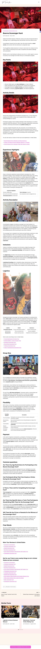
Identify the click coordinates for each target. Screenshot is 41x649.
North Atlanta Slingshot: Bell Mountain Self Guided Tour (16, 551)
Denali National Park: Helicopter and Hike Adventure (15, 140)
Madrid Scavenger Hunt (9, 548)
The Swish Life (6, 35)
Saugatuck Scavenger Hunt (10, 342)
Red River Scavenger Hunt (9, 549)
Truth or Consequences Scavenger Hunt (12, 347)
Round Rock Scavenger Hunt (10, 344)
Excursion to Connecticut (9, 544)
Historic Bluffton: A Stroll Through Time (12, 340)
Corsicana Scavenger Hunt (9, 546)
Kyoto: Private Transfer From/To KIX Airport (9, 594)
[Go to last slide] (3, 617)
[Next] (38, 617)
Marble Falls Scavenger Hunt (10, 574)
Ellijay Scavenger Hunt (9, 579)
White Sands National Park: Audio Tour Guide (14, 578)
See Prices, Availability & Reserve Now (19, 647)
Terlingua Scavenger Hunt (9, 345)
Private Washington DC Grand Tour (11, 339)
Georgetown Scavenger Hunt (10, 581)
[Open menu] (39, 2)
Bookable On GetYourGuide (11, 586)
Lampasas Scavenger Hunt (10, 572)
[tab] (18, 629)
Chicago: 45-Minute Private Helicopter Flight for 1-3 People (16, 142)
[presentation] (10, 612)
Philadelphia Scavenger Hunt (10, 553)
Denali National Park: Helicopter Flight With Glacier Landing (16, 144)
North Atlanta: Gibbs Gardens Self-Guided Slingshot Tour (16, 576)
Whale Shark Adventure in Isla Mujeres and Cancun (31, 594)
